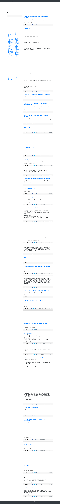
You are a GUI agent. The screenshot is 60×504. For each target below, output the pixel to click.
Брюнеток (16, 27)
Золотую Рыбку (10, 79)
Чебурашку (17, 29)
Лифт (9, 47)
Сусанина (9, 71)
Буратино (9, 31)
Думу (16, 34)
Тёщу (9, 73)
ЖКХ (16, 77)
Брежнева (16, 26)
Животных (10, 78)
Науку (16, 53)
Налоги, (32, 240)
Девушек (9, 36)
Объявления (10, 56)
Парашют (16, 56)
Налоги (9, 53)
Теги (52, 1)
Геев (16, 36)
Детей (16, 32)
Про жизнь (17, 61)
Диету (16, 33)
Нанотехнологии (17, 52)
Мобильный (17, 49)
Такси (9, 72)
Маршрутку (10, 48)
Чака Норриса (17, 28)
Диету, (25, 191)
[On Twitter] (35, 24)
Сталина (9, 70)
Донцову (9, 37)
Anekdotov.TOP (10, 1)
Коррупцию (17, 43)
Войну (9, 76)
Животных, (26, 22)
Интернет (9, 41)
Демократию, (26, 163)
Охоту (9, 57)
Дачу (16, 30)
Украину (9, 74)
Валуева (16, 73)
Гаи (15, 35)
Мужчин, (29, 240)
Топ (49, 1)
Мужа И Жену (10, 52)
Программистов (34, 22)
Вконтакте (16, 74)
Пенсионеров (10, 58)
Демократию (17, 31)
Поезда (9, 59)
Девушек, (25, 109)
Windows (16, 76)
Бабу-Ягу (9, 26)
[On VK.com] (37, 24)
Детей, (29, 482)
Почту (16, 57)
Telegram (16, 71)
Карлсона (9, 43)
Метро (16, 48)
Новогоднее (10, 55)
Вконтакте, (26, 494)
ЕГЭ (8, 38)
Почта (36, 501)
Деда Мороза (10, 34)
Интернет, (29, 22)
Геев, (25, 327)
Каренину (16, 40)
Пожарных (10, 61)
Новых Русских (17, 54)
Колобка (9, 44)
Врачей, (25, 470)
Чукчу (9, 33)
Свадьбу (16, 70)
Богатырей (10, 28)
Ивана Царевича (11, 42)
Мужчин (16, 51)
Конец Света (17, 42)
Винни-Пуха (10, 75)
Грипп (9, 40)
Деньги (9, 35)
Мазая (16, 47)
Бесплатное (10, 27)
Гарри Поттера (10, 39)
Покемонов (10, 60)
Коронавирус (10, 45)
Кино (16, 41)
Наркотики (10, 54)
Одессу (16, 55)
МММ (9, 50)
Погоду (16, 58)
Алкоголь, (26, 294)
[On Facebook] (33, 24)
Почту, (29, 121)
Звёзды (16, 78)
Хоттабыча (17, 37)
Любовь (16, 46)
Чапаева (9, 32)
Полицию (16, 59)
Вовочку (16, 75)
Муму (16, 50)
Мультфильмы (10, 51)
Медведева (10, 49)
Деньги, (29, 109)
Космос (9, 46)
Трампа (16, 72)
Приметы (16, 60)
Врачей (9, 77)
